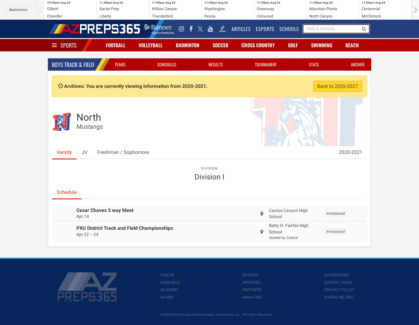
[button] (415, 10)
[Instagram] (182, 29)
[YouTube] (210, 29)
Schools (289, 29)
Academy (169, 290)
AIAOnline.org (338, 297)
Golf (293, 45)
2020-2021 (350, 152)
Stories (250, 275)
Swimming (321, 45)
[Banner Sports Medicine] (159, 29)
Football (115, 45)
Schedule (67, 192)
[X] (200, 29)
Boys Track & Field (73, 65)
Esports (265, 29)
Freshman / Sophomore (123, 152)
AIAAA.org (252, 297)
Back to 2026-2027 (337, 86)
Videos (167, 275)
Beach (352, 45)
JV (84, 152)
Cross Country (258, 45)
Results (216, 64)
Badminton (18, 10)
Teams (120, 64)
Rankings (170, 282)
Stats (314, 64)
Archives (251, 282)
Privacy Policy (339, 290)
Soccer (221, 45)
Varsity (64, 152)
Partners (252, 290)
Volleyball (151, 45)
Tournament (266, 64)
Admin (166, 297)
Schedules (166, 64)
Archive (358, 64)
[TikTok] (222, 29)
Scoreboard (336, 275)
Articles (241, 29)
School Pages (338, 282)
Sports (68, 45)
